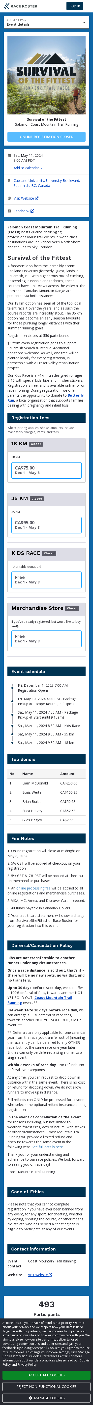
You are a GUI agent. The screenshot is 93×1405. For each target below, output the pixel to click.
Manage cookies (49, 1398)
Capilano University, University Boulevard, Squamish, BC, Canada (47, 183)
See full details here (47, 1147)
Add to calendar (27, 167)
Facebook (22, 210)
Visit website (38, 1274)
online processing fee (33, 888)
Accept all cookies (47, 1375)
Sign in (75, 5)
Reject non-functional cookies (46, 1386)
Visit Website (24, 198)
